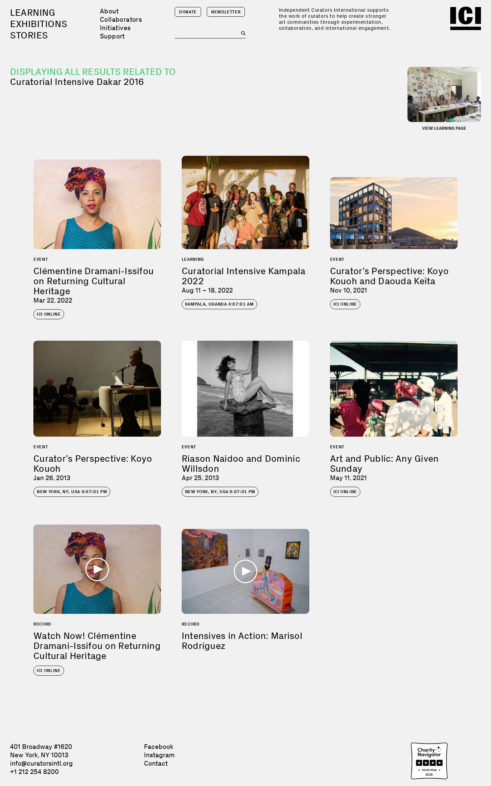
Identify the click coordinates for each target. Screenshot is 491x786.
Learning (32, 12)
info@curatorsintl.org (41, 763)
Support (112, 36)
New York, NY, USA (72, 491)
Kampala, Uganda (219, 304)
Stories (29, 35)
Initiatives (115, 28)
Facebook (158, 747)
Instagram (159, 755)
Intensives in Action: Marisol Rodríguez (242, 640)
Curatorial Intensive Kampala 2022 (244, 276)
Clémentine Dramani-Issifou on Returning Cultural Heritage (93, 281)
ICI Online (49, 314)
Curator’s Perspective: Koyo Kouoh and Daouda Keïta (389, 276)
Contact (156, 763)
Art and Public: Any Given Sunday (384, 463)
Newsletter (226, 11)
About (109, 11)
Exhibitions (38, 23)
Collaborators (121, 19)
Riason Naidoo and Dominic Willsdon (241, 463)
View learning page (444, 128)
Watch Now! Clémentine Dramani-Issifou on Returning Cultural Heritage (97, 645)
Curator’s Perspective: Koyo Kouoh (92, 463)
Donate (188, 11)
